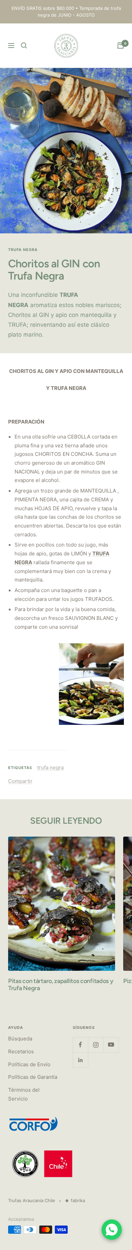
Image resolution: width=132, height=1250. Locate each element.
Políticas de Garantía (32, 1077)
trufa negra (23, 249)
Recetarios (21, 1051)
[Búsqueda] (24, 45)
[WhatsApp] (112, 1229)
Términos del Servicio (24, 1094)
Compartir (20, 781)
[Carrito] (120, 45)
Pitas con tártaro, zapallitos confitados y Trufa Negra (60, 984)
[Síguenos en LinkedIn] (80, 1060)
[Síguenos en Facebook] (80, 1044)
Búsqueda (20, 1038)
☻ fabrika (75, 1200)
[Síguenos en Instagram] (95, 1044)
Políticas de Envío (29, 1064)
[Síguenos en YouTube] (110, 1044)
